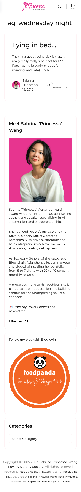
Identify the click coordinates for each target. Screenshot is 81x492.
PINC (8, 476)
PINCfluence (61, 481)
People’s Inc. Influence (39, 481)
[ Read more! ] (18, 321)
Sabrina (28, 80)
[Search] (61, 6)
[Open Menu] (7, 6)
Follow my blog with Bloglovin (32, 339)
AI (63, 218)
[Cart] (73, 6)
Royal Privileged (67, 476)
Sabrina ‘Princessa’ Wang (59, 462)
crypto (65, 262)
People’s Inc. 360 (41, 232)
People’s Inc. (70, 471)
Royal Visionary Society (26, 236)
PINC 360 (45, 471)
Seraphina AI (18, 240)
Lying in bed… (34, 45)
